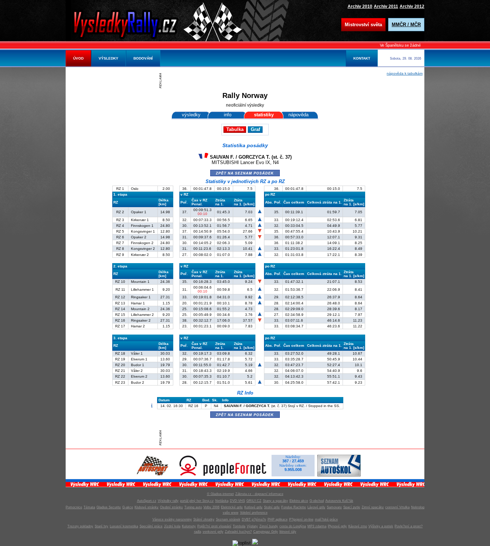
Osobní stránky (171, 507)
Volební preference (254, 512)
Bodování (143, 58)
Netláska (221, 501)
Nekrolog (417, 507)
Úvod (78, 58)
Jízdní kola (172, 526)
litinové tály (287, 531)
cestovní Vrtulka (397, 507)
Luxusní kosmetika (124, 526)
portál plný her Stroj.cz (197, 501)
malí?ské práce (326, 519)
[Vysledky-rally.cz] (132, 23)
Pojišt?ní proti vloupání (214, 526)
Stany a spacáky (275, 501)
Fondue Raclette (293, 507)
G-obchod (317, 501)
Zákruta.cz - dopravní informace (259, 494)
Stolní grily (272, 507)
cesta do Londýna (292, 526)
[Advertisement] (247, 81)
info (227, 114)
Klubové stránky (147, 507)
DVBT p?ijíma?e (254, 519)
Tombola (239, 526)
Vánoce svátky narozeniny (172, 519)
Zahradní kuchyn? (238, 531)
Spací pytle (351, 507)
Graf (255, 129)
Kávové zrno (357, 526)
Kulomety (189, 526)
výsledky (191, 114)
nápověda (298, 114)
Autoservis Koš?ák (339, 501)
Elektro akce (298, 501)
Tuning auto (193, 507)
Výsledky (108, 58)
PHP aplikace (278, 519)
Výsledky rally (168, 501)
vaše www (231, 512)
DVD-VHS (237, 501)
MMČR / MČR (406, 24)
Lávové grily (316, 507)
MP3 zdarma (316, 526)
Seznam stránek (228, 519)
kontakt (361, 58)
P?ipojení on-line (301, 519)
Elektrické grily (232, 507)
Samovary (334, 507)
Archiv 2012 (412, 6)
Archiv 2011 (386, 6)
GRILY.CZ (254, 501)
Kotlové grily (253, 507)
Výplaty (252, 526)
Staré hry (101, 526)
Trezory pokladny (80, 526)
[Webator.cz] (255, 543)
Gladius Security (108, 507)
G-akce (127, 507)
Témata (89, 507)
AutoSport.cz (146, 501)
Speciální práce (151, 526)
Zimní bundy (268, 526)
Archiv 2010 (360, 6)
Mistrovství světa (363, 24)
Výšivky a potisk (380, 526)
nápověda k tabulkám (405, 73)
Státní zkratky (204, 519)
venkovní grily (213, 531)
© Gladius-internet (220, 494)
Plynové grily (337, 526)
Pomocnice (74, 507)
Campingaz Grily (265, 531)
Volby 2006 (211, 507)
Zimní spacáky (373, 507)
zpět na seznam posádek (245, 172)
